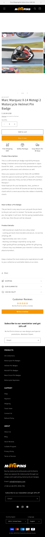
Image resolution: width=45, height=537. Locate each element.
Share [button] (6, 273)
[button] (4, 8)
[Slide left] (17, 93)
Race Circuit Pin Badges (12, 375)
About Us (7, 432)
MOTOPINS (17, 533)
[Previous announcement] (4, 2)
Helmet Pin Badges (11, 366)
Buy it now (22, 138)
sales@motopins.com (17, 481)
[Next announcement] (41, 2)
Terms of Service (10, 456)
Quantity (4, 120)
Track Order (8, 408)
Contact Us (8, 413)
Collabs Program (10, 446)
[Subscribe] (38, 340)
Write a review (22, 311)
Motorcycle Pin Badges (12, 361)
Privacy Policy (9, 451)
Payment (7, 399)
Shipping (4, 116)
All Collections (9, 356)
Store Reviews (9, 442)
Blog (6, 437)
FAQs (6, 394)
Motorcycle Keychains (12, 380)
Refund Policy (9, 418)
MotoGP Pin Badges (11, 370)
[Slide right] (27, 93)
